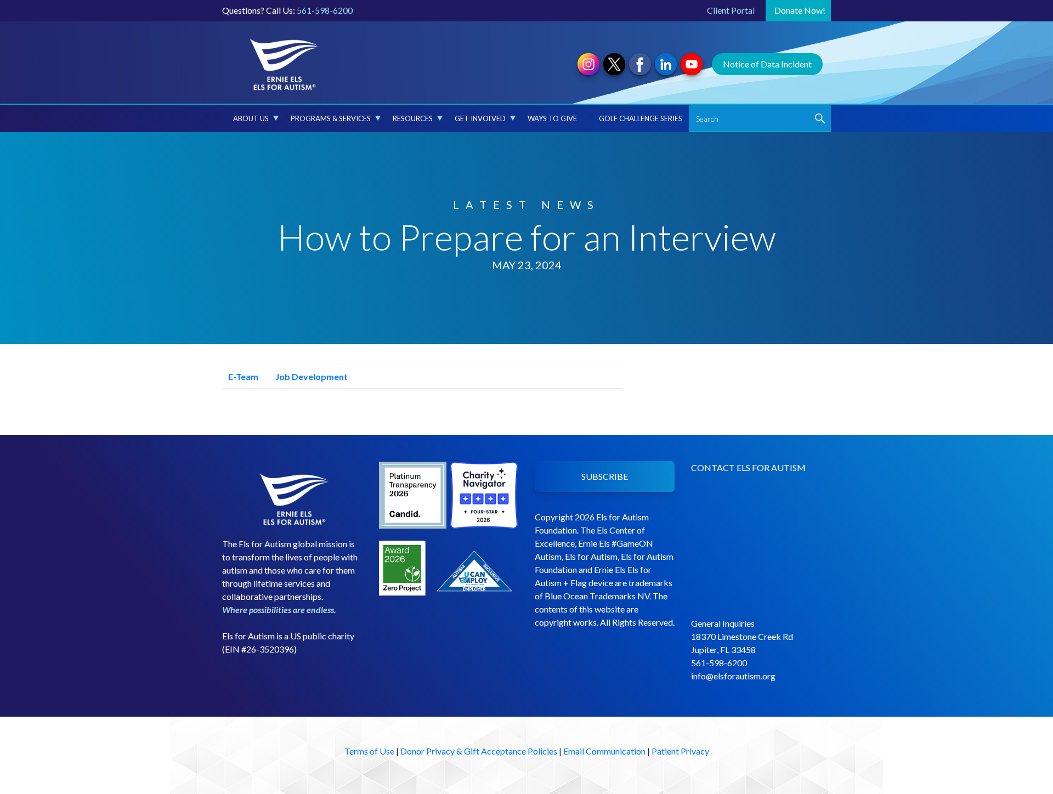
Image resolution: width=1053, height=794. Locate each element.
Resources (413, 118)
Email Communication (604, 751)
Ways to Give (552, 118)
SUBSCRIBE (604, 476)
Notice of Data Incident (767, 64)
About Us (251, 118)
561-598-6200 (325, 10)
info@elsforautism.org (733, 676)
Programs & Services (331, 118)
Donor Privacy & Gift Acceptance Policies (478, 751)
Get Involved (480, 118)
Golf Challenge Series (640, 118)
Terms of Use (369, 751)
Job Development (311, 376)
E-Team (242, 376)
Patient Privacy (680, 751)
